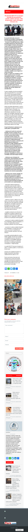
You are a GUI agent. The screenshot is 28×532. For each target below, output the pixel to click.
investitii (11, 476)
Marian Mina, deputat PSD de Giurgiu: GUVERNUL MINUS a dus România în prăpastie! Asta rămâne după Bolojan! (13, 483)
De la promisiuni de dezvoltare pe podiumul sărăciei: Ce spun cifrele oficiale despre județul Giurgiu (13, 300)
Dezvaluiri (8, 387)
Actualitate (12, 386)
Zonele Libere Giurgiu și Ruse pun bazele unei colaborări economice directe (13, 288)
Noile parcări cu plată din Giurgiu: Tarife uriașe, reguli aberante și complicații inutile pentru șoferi (14, 381)
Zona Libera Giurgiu (17, 476)
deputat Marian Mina (13, 490)
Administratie (18, 386)
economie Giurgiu (13, 505)
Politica (17, 489)
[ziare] (5, 517)
